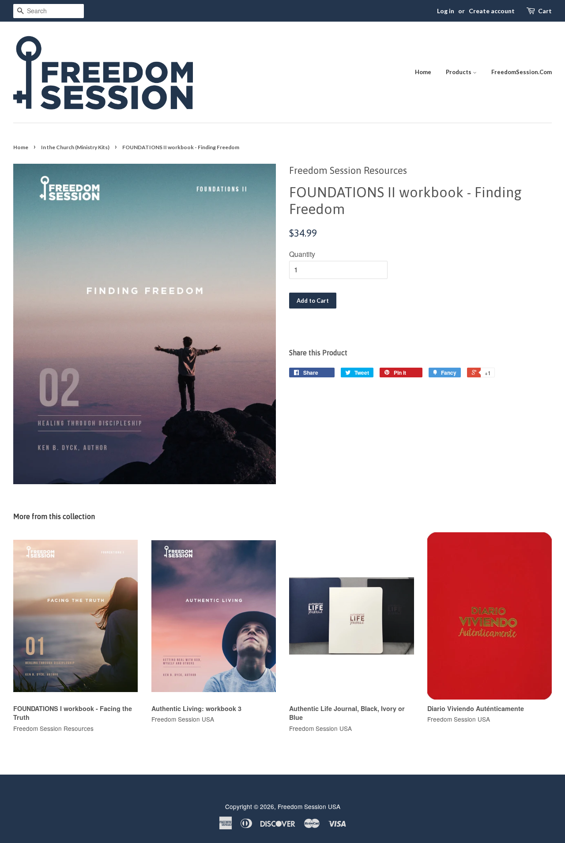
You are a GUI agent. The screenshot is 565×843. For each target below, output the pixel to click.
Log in (445, 11)
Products (459, 71)
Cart (545, 11)
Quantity (302, 254)
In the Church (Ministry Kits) (75, 147)
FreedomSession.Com (521, 71)
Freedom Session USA (309, 806)
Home (423, 71)
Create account (492, 11)
